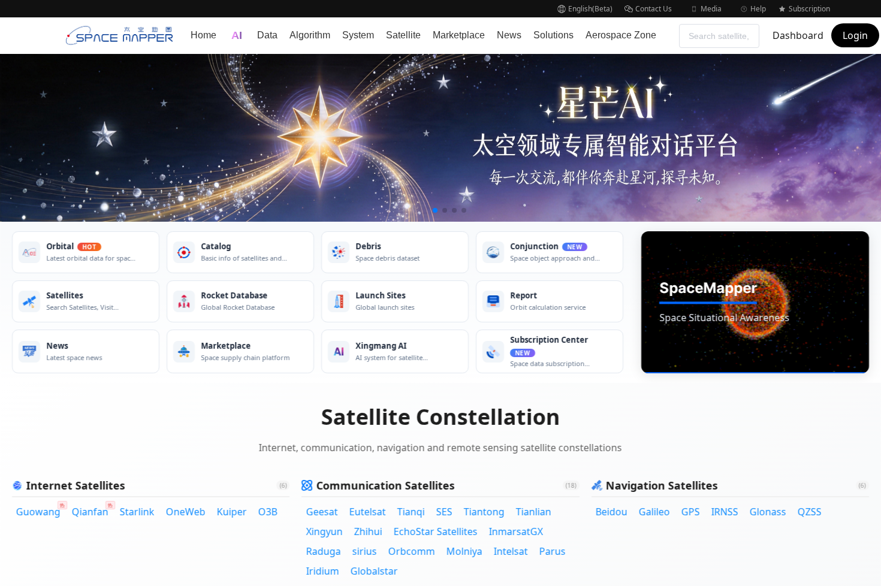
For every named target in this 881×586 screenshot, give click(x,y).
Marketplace (459, 35)
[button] (585, 8)
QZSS (810, 511)
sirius (364, 551)
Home (203, 35)
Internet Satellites (75, 485)
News (509, 35)
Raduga (323, 551)
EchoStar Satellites (435, 531)
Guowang (40, 510)
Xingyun (324, 531)
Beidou (611, 511)
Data (267, 35)
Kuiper (232, 511)
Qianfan (92, 510)
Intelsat (510, 551)
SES (444, 511)
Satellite (403, 35)
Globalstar (373, 571)
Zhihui (368, 531)
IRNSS (724, 511)
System (358, 35)
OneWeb (186, 511)
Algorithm (309, 35)
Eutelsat (367, 511)
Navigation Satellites (662, 485)
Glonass (768, 511)
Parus (552, 551)
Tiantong (483, 511)
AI (236, 35)
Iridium (322, 571)
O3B (267, 511)
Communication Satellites (385, 485)
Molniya (464, 551)
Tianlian (533, 511)
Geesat (321, 511)
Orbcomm (411, 551)
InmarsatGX (515, 531)
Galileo (654, 511)
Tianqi (410, 511)
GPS (690, 511)
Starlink (137, 511)
